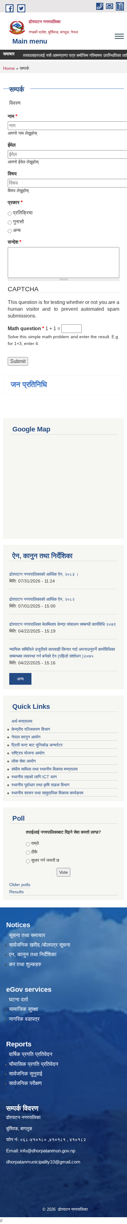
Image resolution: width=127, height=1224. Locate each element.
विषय (12, 173)
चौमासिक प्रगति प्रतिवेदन (33, 1064)
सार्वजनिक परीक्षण (25, 1083)
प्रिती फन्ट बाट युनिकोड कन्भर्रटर (37, 744)
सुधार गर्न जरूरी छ (45, 860)
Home (9, 68)
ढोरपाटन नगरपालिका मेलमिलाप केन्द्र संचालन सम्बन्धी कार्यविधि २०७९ (62, 624)
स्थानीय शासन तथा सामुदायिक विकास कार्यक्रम (47, 792)
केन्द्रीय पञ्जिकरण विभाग (30, 729)
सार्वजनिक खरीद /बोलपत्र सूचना (39, 945)
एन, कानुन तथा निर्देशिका (32, 954)
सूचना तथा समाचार (27, 935)
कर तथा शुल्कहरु (25, 964)
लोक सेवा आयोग (23, 761)
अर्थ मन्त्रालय (21, 721)
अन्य (17, 230)
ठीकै (34, 851)
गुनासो (18, 221)
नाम (12, 116)
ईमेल (12, 145)
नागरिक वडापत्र (24, 1019)
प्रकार (15, 202)
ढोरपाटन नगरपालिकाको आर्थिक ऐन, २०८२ (42, 599)
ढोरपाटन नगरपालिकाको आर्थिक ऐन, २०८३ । (44, 574)
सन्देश (14, 242)
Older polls (19, 884)
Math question (26, 328)
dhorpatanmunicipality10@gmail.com (43, 1161)
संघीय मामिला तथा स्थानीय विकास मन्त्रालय (44, 769)
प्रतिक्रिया (23, 212)
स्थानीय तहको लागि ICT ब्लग (34, 776)
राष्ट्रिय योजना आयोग (27, 753)
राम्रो (35, 843)
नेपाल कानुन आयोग (25, 736)
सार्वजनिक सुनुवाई (25, 1074)
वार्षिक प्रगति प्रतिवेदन (30, 1054)
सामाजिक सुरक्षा (23, 1009)
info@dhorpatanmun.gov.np (47, 1150)
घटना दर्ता (18, 1000)
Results (16, 891)
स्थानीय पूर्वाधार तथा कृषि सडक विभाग (40, 784)
